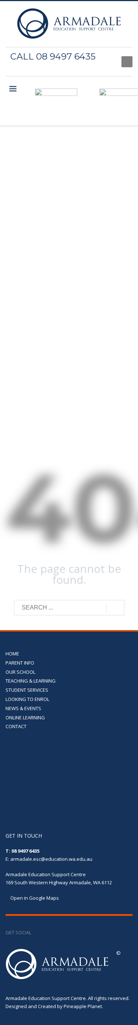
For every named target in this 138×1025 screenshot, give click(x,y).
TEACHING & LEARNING (31, 680)
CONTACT (16, 726)
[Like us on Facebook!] (36, 932)
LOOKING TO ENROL (27, 699)
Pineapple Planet (83, 1006)
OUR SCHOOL (20, 672)
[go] (115, 608)
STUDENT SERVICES (27, 690)
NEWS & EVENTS (23, 708)
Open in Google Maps (34, 898)
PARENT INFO (20, 662)
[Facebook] (108, 61)
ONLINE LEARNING (25, 717)
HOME (12, 653)
